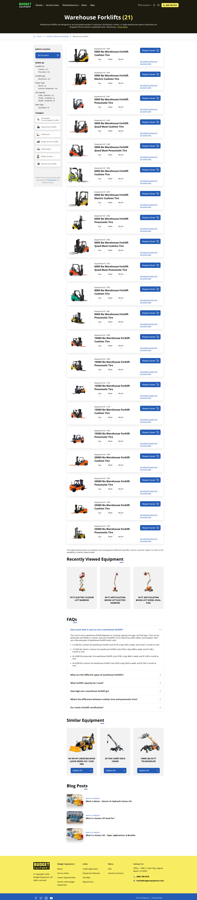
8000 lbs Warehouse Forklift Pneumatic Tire (111, 315)
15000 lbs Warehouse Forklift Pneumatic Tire (112, 435)
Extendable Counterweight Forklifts (50, 119)
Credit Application (90, 869)
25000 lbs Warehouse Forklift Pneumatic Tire (112, 530)
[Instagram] (46, 898)
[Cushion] (36, 69)
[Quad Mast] (36, 107)
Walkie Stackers (47, 156)
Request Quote (148, 50)
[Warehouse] (36, 79)
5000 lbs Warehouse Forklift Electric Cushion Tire (111, 77)
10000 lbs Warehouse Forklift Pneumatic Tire (112, 363)
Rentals (39, 5)
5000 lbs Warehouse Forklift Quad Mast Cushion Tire (111, 124)
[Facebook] (35, 898)
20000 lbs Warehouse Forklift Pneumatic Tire (112, 483)
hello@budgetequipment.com (150, 880)
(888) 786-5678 (142, 876)
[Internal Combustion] (36, 88)
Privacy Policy (157, 898)
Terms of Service (142, 898)
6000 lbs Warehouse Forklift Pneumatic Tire (111, 220)
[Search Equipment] (154, 5)
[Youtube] (51, 898)
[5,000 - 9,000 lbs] (36, 95)
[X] (41, 898)
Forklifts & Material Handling (57, 36)
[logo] (25, 5)
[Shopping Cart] (158, 5)
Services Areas (52, 5)
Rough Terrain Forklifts (50, 142)
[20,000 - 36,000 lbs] (36, 101)
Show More (123, 27)
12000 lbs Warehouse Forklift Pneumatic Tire (112, 387)
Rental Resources (70, 5)
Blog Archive (88, 882)
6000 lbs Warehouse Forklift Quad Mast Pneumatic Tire (111, 268)
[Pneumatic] (36, 72)
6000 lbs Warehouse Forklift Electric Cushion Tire (111, 196)
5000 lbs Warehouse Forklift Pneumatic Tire (111, 101)
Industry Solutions (116, 873)
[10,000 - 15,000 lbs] (36, 98)
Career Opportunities (66, 877)
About (84, 5)
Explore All (77, 770)
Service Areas (63, 873)
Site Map (86, 877)
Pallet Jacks (45, 134)
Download (51, 180)
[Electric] (36, 86)
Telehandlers (46, 149)
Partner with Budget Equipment (66, 883)
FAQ (110, 869)
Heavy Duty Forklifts (49, 127)
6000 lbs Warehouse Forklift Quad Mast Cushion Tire (111, 244)
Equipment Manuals (91, 873)
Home (39, 36)
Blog (92, 5)
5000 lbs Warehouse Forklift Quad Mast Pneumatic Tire (111, 148)
